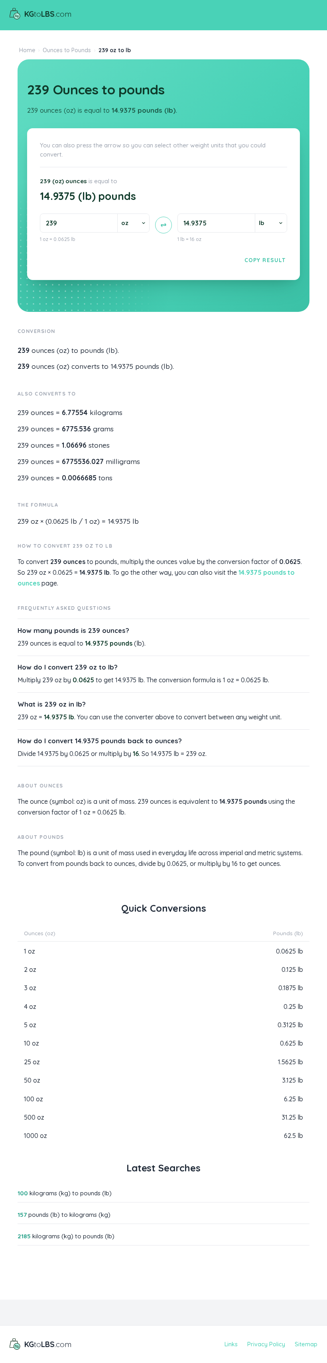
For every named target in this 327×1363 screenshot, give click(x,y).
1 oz (29, 951)
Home (27, 50)
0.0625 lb (289, 951)
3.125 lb (292, 1080)
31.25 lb (292, 1117)
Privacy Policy (266, 1344)
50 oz (32, 1080)
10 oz (31, 1043)
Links (231, 1344)
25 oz (32, 1062)
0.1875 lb (290, 988)
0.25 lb (293, 1006)
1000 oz (35, 1136)
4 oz (30, 1006)
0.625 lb (291, 1043)
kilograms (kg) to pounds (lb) (65, 1193)
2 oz (30, 969)
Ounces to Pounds (67, 50)
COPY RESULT (265, 260)
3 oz (30, 988)
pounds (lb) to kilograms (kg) (64, 1214)
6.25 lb (293, 1099)
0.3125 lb (290, 1025)
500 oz (34, 1117)
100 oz (33, 1099)
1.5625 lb (290, 1062)
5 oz (30, 1025)
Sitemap (306, 1344)
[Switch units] (163, 225)
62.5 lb (293, 1136)
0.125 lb (292, 969)
